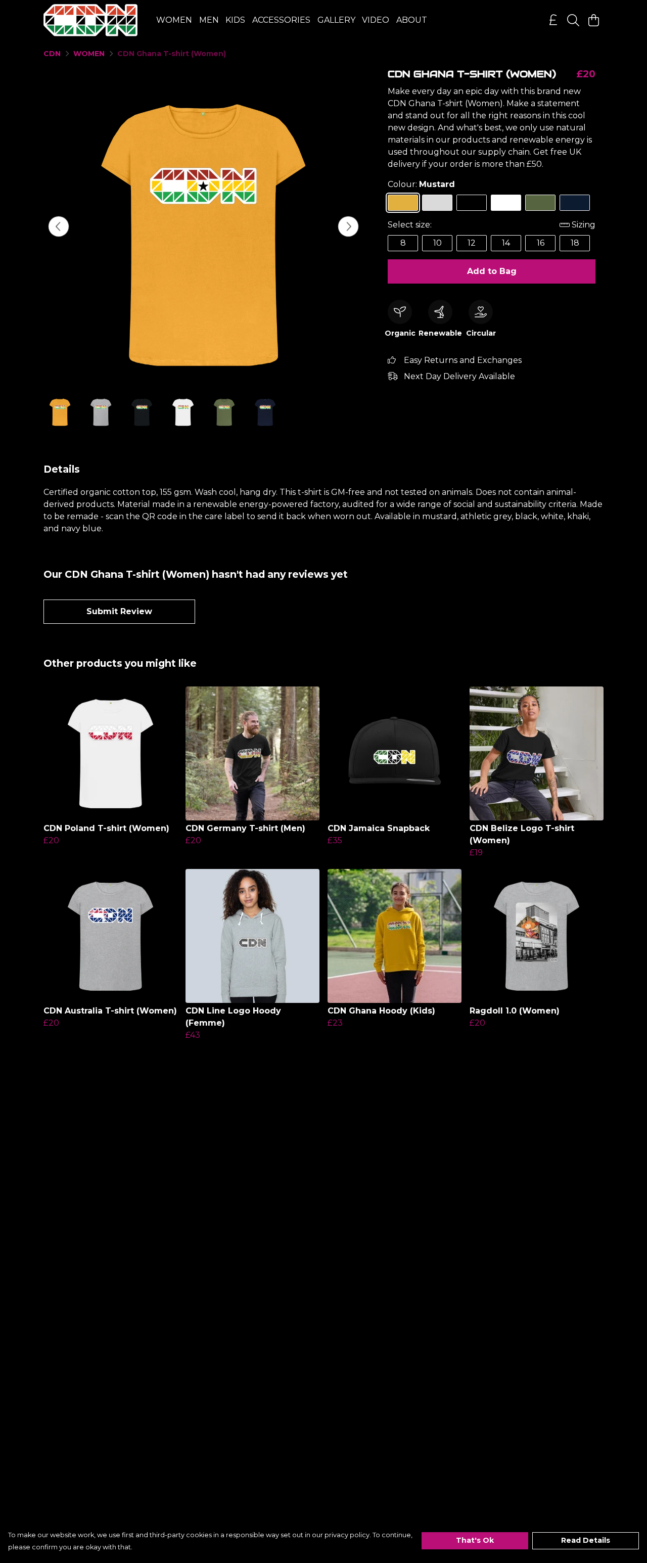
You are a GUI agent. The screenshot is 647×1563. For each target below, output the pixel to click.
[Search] (573, 20)
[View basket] (593, 20)
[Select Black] (471, 203)
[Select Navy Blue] (575, 203)
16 (540, 243)
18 (575, 243)
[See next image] (348, 226)
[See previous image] (59, 226)
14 (506, 243)
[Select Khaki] (540, 203)
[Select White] (506, 203)
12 (472, 243)
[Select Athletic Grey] (437, 203)
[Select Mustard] (403, 203)
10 (437, 243)
